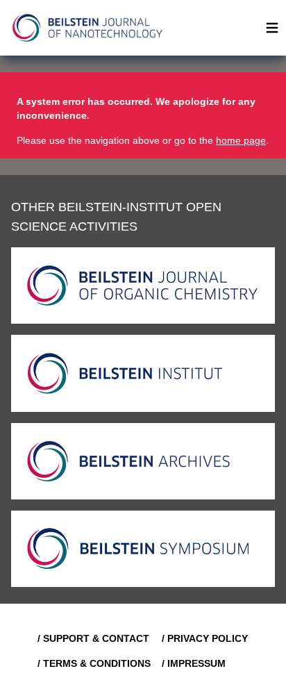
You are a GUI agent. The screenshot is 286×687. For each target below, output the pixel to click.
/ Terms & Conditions (94, 663)
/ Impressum (194, 663)
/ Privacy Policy (205, 638)
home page (241, 140)
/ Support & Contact (93, 638)
